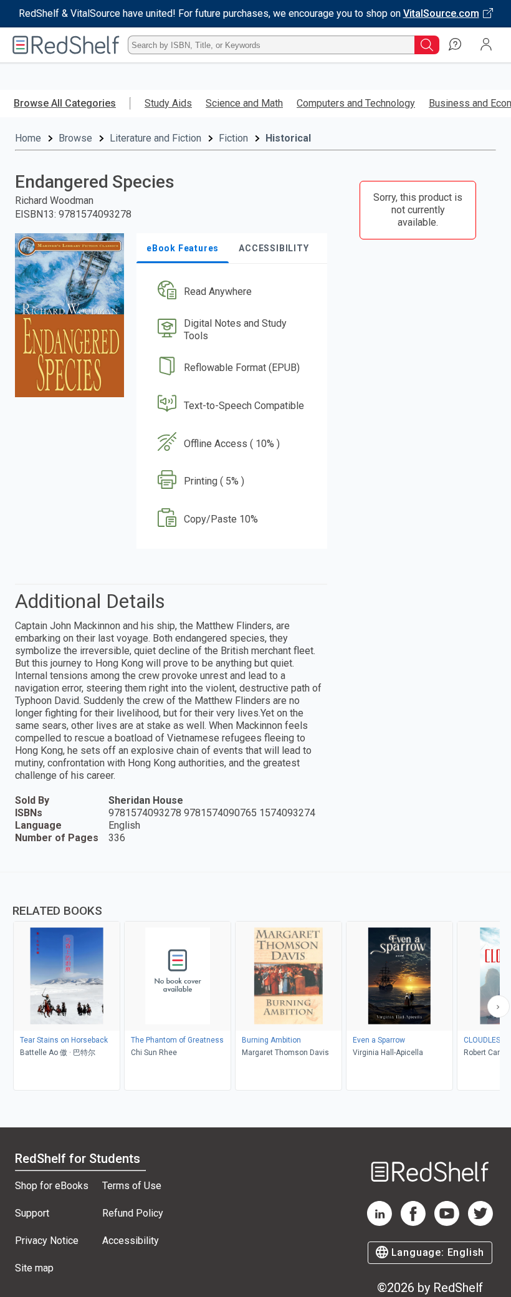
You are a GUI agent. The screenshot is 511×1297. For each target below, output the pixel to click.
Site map (34, 1268)
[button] (231, 292)
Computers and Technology (356, 103)
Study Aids (168, 103)
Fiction (233, 138)
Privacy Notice (47, 1240)
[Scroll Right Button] (498, 1006)
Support (32, 1213)
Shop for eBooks (51, 1186)
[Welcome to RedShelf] (66, 44)
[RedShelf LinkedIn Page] (379, 1222)
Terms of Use (131, 1186)
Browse (75, 138)
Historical (288, 138)
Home (28, 138)
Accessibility (130, 1240)
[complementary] (255, 983)
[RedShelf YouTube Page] (446, 1222)
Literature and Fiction (155, 138)
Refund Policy (132, 1213)
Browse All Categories (65, 103)
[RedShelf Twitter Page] (480, 1222)
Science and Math (244, 103)
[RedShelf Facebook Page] (413, 1222)
